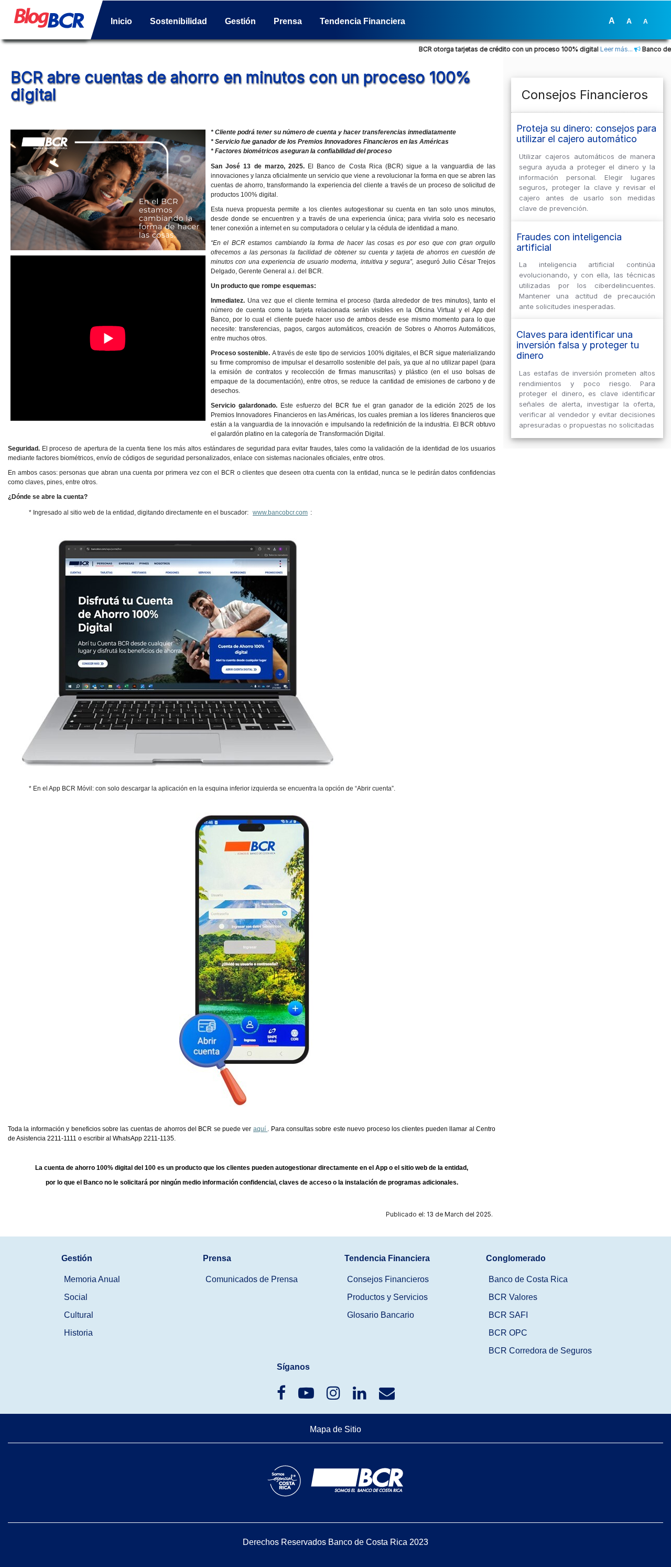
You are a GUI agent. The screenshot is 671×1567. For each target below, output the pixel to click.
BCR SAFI (508, 1314)
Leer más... (590, 49)
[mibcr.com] (45, 22)
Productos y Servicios (387, 1297)
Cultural (78, 1314)
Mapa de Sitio (335, 1429)
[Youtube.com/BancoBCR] (307, 1395)
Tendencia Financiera (362, 21)
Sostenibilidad (178, 21)
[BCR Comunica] (387, 1395)
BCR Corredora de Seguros (540, 1350)
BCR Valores (513, 1297)
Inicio (121, 21)
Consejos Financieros (388, 1279)
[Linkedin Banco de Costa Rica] (361, 1395)
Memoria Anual (92, 1279)
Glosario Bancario (380, 1314)
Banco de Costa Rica (528, 1279)
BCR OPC (508, 1332)
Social (76, 1297)
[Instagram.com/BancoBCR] (334, 1395)
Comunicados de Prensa (251, 1279)
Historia (78, 1332)
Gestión (240, 21)
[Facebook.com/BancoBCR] (282, 1395)
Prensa (288, 21)
